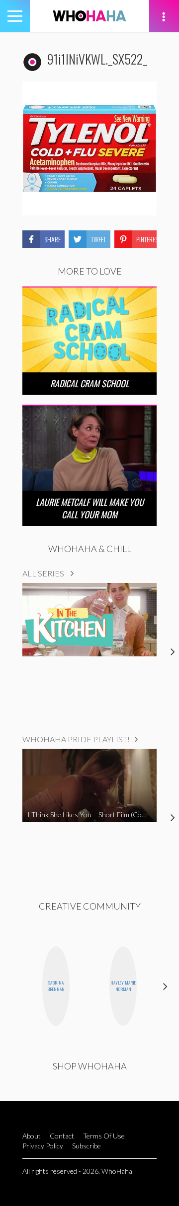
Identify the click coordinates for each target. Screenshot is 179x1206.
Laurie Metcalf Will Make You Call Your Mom (90, 508)
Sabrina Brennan (56, 986)
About (31, 1136)
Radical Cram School (89, 383)
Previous (13, 985)
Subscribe (86, 1145)
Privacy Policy (42, 1145)
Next (165, 985)
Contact (62, 1136)
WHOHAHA (89, 15)
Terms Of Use (104, 1136)
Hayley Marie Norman (123, 986)
